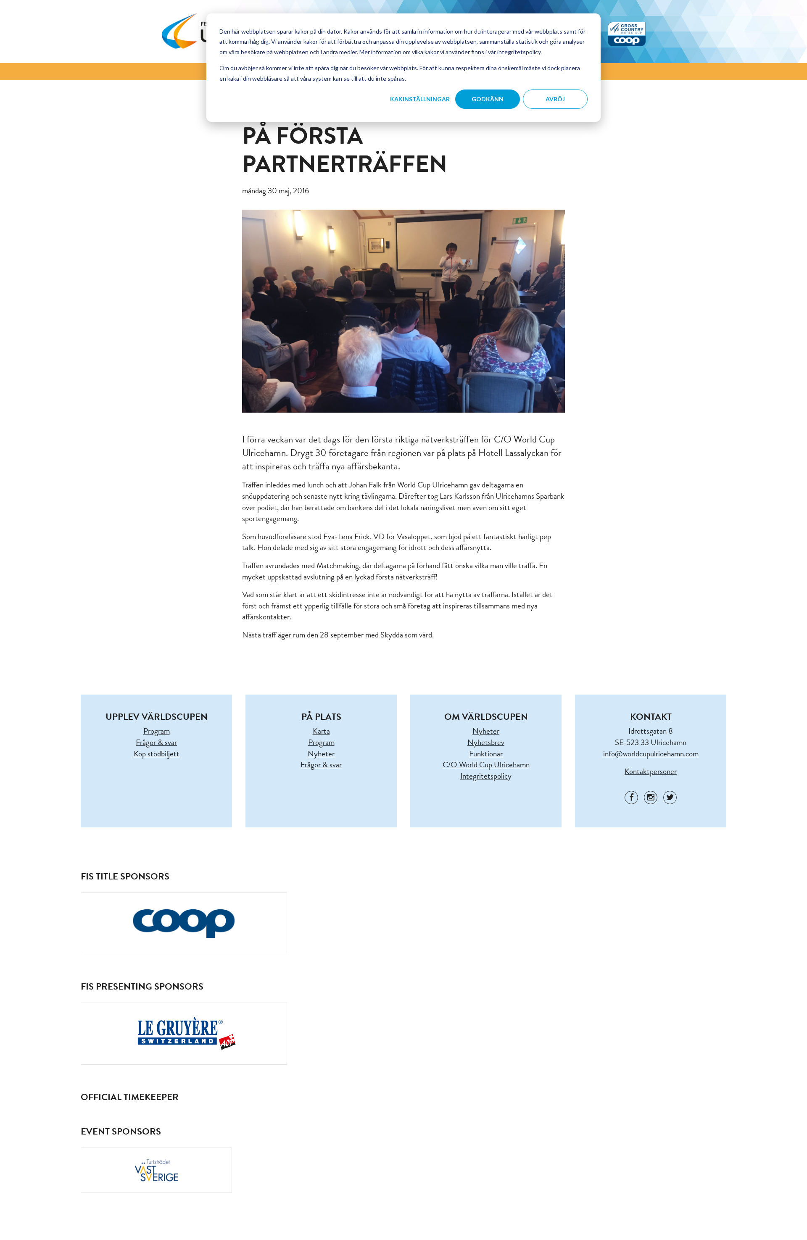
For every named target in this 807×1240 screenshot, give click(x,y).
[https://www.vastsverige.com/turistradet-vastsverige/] (156, 1170)
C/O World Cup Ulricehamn (486, 764)
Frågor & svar (156, 742)
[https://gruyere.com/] (184, 1033)
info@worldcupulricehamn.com (651, 754)
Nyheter (321, 754)
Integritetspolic (484, 776)
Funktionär (486, 754)
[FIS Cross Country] (627, 33)
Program (156, 731)
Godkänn (488, 99)
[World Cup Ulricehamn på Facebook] (631, 797)
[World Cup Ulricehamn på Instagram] (650, 797)
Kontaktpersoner (651, 771)
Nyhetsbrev (485, 742)
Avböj (555, 99)
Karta (321, 731)
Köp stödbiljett (156, 754)
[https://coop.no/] (184, 923)
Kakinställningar (420, 99)
